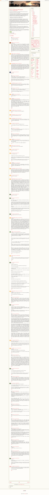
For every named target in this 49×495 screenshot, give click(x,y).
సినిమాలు (32, 47)
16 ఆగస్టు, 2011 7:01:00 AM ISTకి (15, 75)
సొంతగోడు (35, 47)
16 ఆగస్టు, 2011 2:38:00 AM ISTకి (17, 53)
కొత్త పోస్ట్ (10, 482)
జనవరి (33, 30)
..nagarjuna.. (12, 231)
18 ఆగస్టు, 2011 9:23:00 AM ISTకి (15, 446)
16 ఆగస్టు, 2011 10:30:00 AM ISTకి (15, 123)
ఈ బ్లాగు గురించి (32, 64)
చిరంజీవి (37, 40)
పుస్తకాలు (38, 42)
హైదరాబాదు (37, 47)
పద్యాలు (35, 42)
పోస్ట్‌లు (32, 54)
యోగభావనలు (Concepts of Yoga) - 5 (37, 75)
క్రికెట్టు (35, 40)
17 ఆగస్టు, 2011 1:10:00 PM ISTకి (15, 304)
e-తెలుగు (32, 74)
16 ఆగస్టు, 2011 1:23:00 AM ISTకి (16, 42)
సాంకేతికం (37, 46)
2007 (32, 34)
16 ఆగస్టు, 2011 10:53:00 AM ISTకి (16, 145)
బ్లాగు (33, 43)
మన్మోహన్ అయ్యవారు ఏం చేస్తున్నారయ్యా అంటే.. (34, 20)
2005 (32, 36)
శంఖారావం (37, 73)
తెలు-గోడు (37, 76)
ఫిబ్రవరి (33, 29)
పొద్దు (31, 75)
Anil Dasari (12, 53)
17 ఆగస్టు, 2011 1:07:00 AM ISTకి (15, 262)
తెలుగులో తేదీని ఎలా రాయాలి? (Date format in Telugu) (35, 16)
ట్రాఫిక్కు (33, 41)
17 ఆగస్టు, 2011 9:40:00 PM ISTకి (15, 368)
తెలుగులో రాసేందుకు (32, 69)
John (11, 123)
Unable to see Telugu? (32, 76)
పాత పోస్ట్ (28, 482)
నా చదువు (34, 42)
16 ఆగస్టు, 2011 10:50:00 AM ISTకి (17, 139)
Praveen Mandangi (13, 63)
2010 (32, 31)
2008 (32, 33)
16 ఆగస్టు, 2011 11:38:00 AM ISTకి (18, 168)
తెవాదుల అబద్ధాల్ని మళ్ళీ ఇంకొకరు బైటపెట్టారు (34, 21)
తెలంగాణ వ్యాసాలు (32, 65)
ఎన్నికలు (32, 40)
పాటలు (37, 42)
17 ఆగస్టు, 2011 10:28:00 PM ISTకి (15, 376)
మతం (36, 43)
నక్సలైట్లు (32, 42)
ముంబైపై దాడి (37, 44)
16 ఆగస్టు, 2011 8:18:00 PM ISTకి (17, 231)
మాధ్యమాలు (32, 44)
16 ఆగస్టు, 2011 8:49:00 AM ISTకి (18, 110)
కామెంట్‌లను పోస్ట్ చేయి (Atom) (21, 484)
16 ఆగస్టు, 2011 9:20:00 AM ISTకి (18, 114)
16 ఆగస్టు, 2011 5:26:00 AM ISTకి (18, 63)
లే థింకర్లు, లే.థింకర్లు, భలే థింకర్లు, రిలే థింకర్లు (34, 17)
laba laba (12, 145)
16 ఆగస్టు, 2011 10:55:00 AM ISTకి (15, 149)
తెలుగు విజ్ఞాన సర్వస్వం (32, 72)
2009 (32, 32)
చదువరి (11, 3)
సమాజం (34, 46)
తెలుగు (38, 41)
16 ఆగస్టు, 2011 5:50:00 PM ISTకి (19, 217)
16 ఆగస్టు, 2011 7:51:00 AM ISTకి (17, 94)
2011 (32, 11)
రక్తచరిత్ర (12, 42)
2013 (32, 9)
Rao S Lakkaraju (13, 110)
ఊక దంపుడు (37, 70)
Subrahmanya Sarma (13, 217)
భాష (34, 43)
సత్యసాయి (32, 46)
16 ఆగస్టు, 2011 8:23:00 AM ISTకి (17, 98)
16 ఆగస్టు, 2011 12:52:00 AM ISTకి (15, 37)
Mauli (11, 262)
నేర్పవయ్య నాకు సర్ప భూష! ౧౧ (37, 71)
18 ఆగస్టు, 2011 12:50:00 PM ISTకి (15, 458)
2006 (32, 35)
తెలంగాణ (36, 41)
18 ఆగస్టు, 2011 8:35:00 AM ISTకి (15, 408)
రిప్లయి (11, 40)
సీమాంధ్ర (34, 47)
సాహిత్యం (38, 46)
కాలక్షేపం (34, 40)
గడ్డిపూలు (37, 59)
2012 (32, 10)
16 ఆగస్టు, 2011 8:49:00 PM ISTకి (17, 255)
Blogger (25, 493)
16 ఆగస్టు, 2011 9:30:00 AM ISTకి (18, 118)
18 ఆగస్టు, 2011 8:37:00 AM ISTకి (15, 414)
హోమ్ (19, 482)
